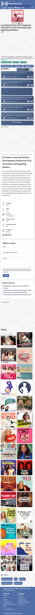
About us (20, 595)
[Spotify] (6, 235)
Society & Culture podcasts (14, 154)
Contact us (21, 597)
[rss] (11, 235)
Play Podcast (4, 154)
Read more (4, 60)
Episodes (18, 66)
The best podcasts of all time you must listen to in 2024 (17, 294)
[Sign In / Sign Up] (32, 8)
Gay (16, 579)
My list (18, 8)
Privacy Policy (22, 600)
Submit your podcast (9, 604)
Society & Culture (6, 62)
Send (5, 275)
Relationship (18, 583)
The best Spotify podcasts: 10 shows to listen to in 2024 (17, 290)
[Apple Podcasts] (3, 235)
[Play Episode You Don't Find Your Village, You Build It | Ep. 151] (4, 77)
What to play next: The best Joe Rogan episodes (15, 292)
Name (4, 246)
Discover (11, 8)
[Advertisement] (14, 45)
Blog (5, 606)
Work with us (22, 604)
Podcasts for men (7, 583)
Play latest (7, 66)
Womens (22, 579)
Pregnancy (23, 62)
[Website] (8, 235)
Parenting (16, 62)
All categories (7, 602)
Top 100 (4, 8)
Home (5, 595)
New (5, 597)
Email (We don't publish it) (10, 252)
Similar (29, 66)
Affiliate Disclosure (23, 602)
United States (9, 609)
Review (5, 258)
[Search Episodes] (30, 69)
